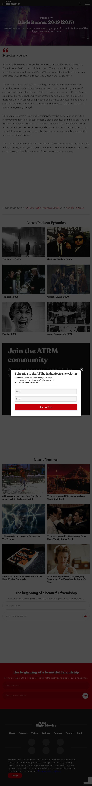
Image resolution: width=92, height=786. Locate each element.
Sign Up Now (46, 407)
